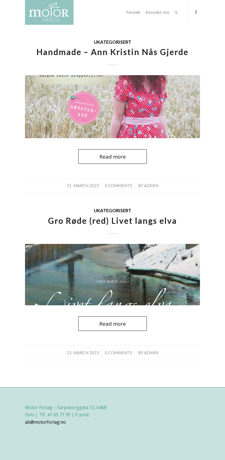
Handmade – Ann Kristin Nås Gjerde (112, 52)
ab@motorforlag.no (45, 422)
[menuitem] (133, 12)
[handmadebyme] (112, 106)
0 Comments (118, 185)
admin (151, 185)
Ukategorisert (112, 42)
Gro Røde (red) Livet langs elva (112, 220)
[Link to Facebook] (196, 12)
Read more (112, 156)
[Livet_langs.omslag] (112, 274)
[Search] (176, 12)
